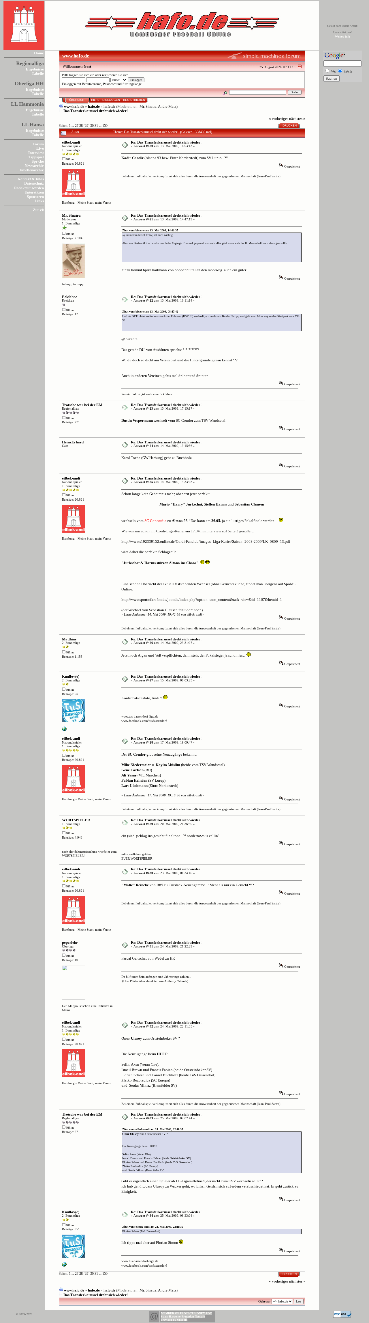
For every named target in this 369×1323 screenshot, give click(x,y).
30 (92, 126)
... (73, 126)
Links (39, 201)
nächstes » (297, 118)
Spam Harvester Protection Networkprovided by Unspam (183, 1318)
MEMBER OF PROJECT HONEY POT (186, 1313)
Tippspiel (36, 157)
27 (76, 126)
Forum (38, 144)
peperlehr (70, 942)
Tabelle (38, 73)
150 (105, 126)
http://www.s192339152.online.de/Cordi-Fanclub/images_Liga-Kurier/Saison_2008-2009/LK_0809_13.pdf (205, 541)
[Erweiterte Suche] (225, 92)
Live (40, 148)
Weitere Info (342, 36)
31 (96, 126)
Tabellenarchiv (31, 170)
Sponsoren (35, 196)
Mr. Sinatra (148, 106)
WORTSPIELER (76, 820)
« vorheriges (278, 118)
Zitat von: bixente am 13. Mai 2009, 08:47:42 (150, 311)
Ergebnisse (35, 69)
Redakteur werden (29, 188)
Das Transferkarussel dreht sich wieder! (95, 111)
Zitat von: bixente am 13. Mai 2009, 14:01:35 (150, 230)
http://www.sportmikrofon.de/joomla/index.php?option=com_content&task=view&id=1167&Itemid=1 (201, 599)
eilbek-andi (71, 142)
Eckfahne (69, 297)
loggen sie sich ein (81, 75)
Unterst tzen (34, 192)
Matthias (69, 639)
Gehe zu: (264, 1301)
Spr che (38, 161)
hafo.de (94, 106)
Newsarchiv (34, 165)
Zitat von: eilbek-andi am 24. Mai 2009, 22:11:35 (152, 1129)
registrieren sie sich (115, 75)
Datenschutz (34, 183)
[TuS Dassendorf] (64, 730)
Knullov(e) (70, 676)
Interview (36, 152)
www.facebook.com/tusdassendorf (144, 720)
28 (81, 126)
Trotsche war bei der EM (82, 405)
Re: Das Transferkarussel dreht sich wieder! (166, 142)
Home (39, 53)
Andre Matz (167, 106)
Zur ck (38, 210)
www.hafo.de (74, 106)
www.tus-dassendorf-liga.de (139, 716)
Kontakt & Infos (31, 179)
